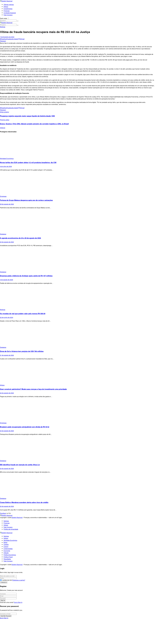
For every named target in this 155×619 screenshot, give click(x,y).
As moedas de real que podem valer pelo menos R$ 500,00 (22, 313)
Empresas (3, 196)
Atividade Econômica (7, 158)
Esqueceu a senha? (18, 580)
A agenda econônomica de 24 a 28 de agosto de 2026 (20, 238)
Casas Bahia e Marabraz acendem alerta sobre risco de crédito (24, 502)
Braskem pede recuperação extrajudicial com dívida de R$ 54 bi (24, 427)
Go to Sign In (18, 602)
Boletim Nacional (17, 517)
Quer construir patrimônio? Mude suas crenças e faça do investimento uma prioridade (33, 389)
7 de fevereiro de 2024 (7, 37)
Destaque (3, 234)
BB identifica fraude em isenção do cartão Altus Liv (20, 464)
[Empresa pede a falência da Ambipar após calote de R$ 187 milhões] (77, 259)
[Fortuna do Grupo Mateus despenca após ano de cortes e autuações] (77, 183)
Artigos (2, 385)
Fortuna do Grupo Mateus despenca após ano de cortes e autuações (26, 200)
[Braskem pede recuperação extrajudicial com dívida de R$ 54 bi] (77, 410)
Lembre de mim (7, 580)
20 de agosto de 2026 (7, 506)
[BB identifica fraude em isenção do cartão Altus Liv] (77, 448)
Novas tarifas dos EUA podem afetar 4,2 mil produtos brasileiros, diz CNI (28, 162)
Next (4, 513)
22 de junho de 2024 (6, 317)
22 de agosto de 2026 (7, 393)
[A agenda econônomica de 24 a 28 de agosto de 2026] (77, 221)
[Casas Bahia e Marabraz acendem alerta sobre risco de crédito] (77, 485)
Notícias (2, 27)
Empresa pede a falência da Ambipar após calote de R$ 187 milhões (26, 276)
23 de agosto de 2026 (7, 242)
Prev (1, 513)
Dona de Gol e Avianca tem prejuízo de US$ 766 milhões (22, 351)
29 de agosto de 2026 (7, 204)
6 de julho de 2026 (6, 166)
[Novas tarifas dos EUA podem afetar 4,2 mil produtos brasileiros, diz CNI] (77, 146)
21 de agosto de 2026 (7, 355)
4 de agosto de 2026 (6, 280)
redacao (2, 128)
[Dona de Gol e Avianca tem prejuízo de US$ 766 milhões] (77, 334)
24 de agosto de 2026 (7, 431)
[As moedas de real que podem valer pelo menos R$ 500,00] (77, 297)
